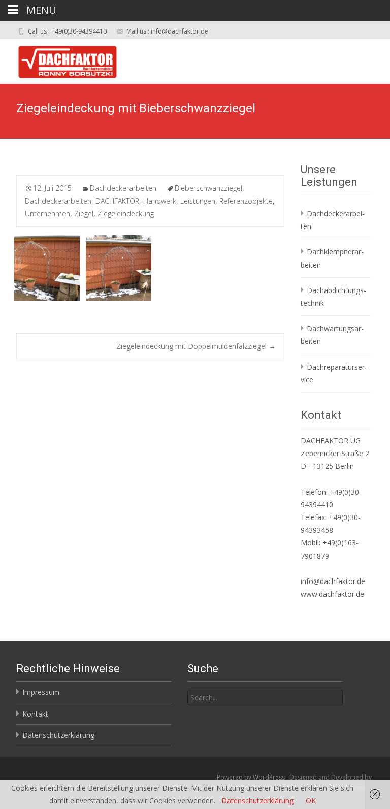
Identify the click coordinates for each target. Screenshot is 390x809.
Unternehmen (47, 213)
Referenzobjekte (246, 201)
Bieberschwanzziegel (208, 188)
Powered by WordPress (251, 777)
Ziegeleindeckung (126, 213)
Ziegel (83, 213)
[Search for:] (265, 697)
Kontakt (35, 714)
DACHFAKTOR (117, 201)
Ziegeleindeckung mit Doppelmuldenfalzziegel (196, 346)
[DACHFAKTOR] (59, 59)
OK (311, 800)
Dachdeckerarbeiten (123, 188)
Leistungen (197, 201)
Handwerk (159, 201)
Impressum (40, 692)
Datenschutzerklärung (58, 735)
